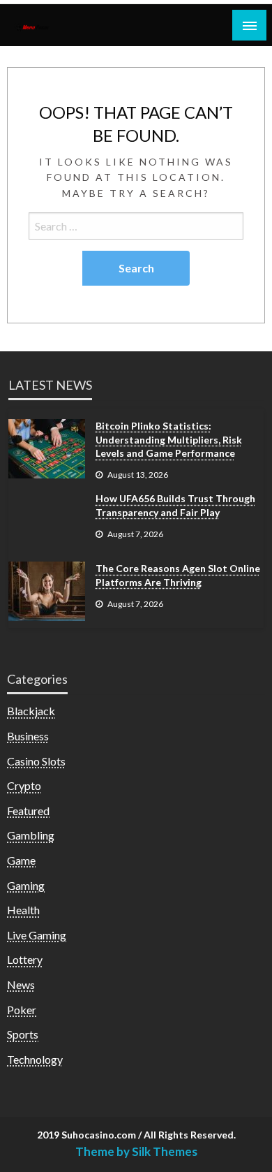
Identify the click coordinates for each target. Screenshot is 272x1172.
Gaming (26, 885)
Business (28, 735)
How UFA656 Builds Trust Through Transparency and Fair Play (175, 505)
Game (21, 860)
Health (23, 909)
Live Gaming (36, 935)
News (21, 984)
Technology (35, 1059)
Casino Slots (36, 761)
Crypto (24, 785)
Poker (21, 1009)
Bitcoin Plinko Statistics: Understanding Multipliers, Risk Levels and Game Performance (169, 439)
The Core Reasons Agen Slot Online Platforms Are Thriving (178, 575)
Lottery (25, 959)
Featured (28, 810)
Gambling (30, 835)
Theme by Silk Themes (136, 1151)
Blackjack (31, 710)
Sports (22, 1034)
